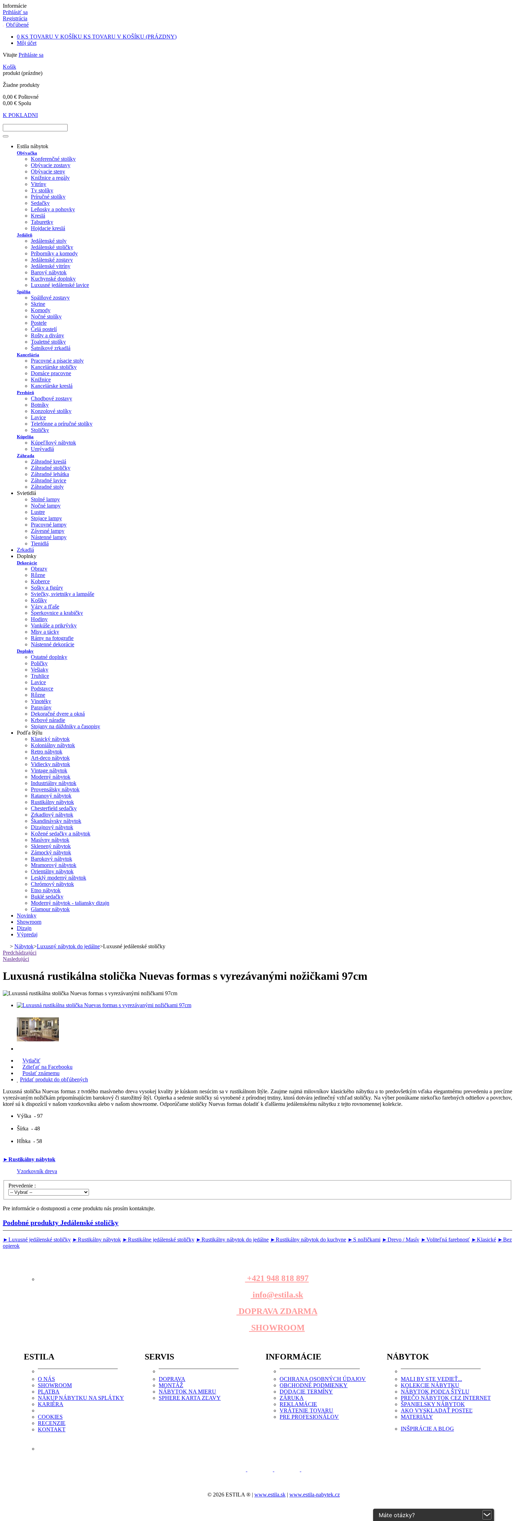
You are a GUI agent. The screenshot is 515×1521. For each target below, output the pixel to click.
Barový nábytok (49, 272)
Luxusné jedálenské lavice (60, 285)
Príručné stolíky (48, 197)
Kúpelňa (25, 436)
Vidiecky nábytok (50, 764)
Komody (40, 310)
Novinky (26, 915)
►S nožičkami (364, 1240)
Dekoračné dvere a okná (58, 714)
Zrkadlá (25, 550)
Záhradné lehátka (50, 474)
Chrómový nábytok (52, 884)
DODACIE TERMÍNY (306, 1392)
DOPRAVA (172, 1379)
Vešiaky (39, 670)
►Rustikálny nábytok (29, 1159)
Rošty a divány (47, 335)
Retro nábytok (46, 752)
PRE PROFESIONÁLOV (309, 1417)
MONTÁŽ (171, 1385)
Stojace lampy (46, 518)
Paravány (41, 707)
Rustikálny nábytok (52, 802)
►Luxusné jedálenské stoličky (37, 1240)
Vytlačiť (31, 1061)
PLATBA (49, 1392)
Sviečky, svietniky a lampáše (62, 594)
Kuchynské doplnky (53, 279)
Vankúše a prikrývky (54, 625)
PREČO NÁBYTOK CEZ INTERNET (446, 1398)
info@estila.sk (276, 1294)
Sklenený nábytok (51, 846)
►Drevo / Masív (400, 1240)
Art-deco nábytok (50, 758)
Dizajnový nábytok (52, 827)
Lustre (38, 512)
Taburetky (42, 222)
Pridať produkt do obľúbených (54, 1079)
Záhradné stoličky (50, 468)
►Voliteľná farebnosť (445, 1240)
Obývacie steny (48, 171)
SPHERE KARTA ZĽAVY (190, 1398)
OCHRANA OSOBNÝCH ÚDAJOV (323, 1379)
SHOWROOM (277, 1327)
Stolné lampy (45, 499)
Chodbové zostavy (51, 398)
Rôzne (38, 575)
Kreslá (38, 216)
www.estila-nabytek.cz (314, 1495)
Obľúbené (17, 25)
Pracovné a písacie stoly (57, 361)
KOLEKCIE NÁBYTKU (430, 1385)
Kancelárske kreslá (52, 386)
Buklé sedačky (47, 897)
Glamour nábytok (50, 909)
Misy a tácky (45, 632)
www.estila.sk (270, 1495)
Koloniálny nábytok (53, 745)
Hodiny (39, 619)
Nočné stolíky (46, 316)
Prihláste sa (31, 55)
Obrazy (39, 569)
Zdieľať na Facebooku (47, 1067)
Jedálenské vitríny (50, 266)
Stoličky (40, 430)
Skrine (38, 304)
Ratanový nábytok (51, 796)
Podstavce (42, 688)
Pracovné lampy (49, 525)
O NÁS (46, 1379)
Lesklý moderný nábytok (58, 878)
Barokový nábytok (51, 859)
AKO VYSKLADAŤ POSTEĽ (437, 1410)
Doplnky (25, 651)
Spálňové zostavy (50, 298)
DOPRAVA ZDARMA (276, 1311)
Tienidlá (40, 543)
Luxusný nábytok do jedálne (68, 946)
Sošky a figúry (47, 588)
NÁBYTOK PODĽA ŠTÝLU (435, 1392)
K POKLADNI (20, 115)
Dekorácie (27, 562)
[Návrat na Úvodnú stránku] (5, 946)
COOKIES (50, 1417)
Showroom (29, 922)
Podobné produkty (60, 1222)
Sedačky (40, 203)
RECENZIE (52, 1423)
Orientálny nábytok (52, 871)
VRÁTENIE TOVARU (306, 1410)
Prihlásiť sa (15, 12)
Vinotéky (41, 701)
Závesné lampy (47, 531)
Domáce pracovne (51, 373)
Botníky (40, 405)
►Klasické (483, 1240)
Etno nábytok (46, 890)
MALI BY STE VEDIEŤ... (431, 1379)
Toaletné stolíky (48, 342)
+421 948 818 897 (277, 1278)
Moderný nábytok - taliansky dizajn (70, 903)
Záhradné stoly (47, 487)
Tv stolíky (42, 190)
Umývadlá (42, 449)
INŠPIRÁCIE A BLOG (427, 1429)
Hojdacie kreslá (48, 228)
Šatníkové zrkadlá (50, 348)
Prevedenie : (22, 1186)
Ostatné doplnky (49, 657)
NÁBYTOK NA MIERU (187, 1392)
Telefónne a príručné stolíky (61, 424)
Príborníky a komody (54, 253)
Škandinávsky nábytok (56, 821)
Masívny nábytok (50, 840)
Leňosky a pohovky (53, 209)
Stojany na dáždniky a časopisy (65, 726)
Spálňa (23, 291)
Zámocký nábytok (51, 852)
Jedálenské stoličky (52, 247)
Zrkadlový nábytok (52, 815)
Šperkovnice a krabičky (57, 613)
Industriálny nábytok (53, 783)
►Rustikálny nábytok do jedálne (232, 1240)
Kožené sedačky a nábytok (60, 834)
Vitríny (38, 184)
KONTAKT (52, 1429)
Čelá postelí (44, 329)
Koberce (40, 581)
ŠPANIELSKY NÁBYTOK (433, 1404)
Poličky (39, 663)
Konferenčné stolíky (53, 159)
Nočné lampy (46, 506)
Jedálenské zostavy (52, 260)
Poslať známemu (41, 1073)
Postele (39, 323)
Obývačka (27, 153)
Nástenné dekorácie (52, 644)
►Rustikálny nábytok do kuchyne (308, 1240)
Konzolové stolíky (51, 411)
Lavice (38, 417)
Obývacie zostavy (50, 165)
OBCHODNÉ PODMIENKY (314, 1385)
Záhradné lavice (48, 480)
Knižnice (41, 380)
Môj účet (26, 43)
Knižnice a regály (50, 178)
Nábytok (24, 946)
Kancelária (28, 354)
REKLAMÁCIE (298, 1404)
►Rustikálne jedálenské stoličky (158, 1240)
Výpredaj (27, 934)
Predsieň (25, 392)
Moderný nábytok (50, 777)
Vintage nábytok (49, 770)
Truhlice (40, 676)
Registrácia (15, 18)
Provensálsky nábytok (55, 789)
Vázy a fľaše (45, 607)
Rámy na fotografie (52, 638)
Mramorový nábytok (53, 865)
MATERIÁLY (417, 1417)
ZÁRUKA (292, 1398)
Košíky (39, 600)
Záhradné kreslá (48, 461)
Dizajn (24, 928)
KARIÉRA (50, 1404)
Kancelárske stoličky (54, 367)
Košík (9, 67)
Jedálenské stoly (49, 241)
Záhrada (25, 455)
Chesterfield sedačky (54, 808)
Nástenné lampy (49, 537)
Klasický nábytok (50, 739)
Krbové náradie (48, 720)
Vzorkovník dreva (37, 1171)
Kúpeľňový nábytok (53, 443)
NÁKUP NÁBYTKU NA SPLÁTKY (81, 1398)
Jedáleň (24, 235)
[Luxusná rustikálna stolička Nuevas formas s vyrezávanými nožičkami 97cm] (104, 1005)
